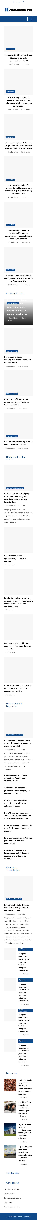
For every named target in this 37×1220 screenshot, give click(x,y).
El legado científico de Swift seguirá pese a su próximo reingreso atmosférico (23, 962)
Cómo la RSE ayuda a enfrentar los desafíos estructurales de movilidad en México (17, 688)
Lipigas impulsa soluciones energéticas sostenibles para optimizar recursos (15, 803)
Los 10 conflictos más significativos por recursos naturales (15, 558)
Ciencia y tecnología (13, 898)
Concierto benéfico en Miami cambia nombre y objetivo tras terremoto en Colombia (17, 402)
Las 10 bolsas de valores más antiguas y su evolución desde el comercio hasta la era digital (17, 815)
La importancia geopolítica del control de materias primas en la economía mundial (17, 743)
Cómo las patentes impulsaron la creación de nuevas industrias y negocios (18, 828)
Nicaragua (11, 49)
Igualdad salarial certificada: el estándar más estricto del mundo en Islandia (17, 646)
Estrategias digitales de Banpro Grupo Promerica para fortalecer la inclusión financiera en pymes (18, 145)
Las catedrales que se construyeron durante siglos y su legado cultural (17, 359)
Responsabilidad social (14, 488)
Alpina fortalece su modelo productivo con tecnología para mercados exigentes (17, 790)
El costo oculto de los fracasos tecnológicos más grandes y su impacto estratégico (16, 907)
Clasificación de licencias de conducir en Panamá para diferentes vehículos (15, 778)
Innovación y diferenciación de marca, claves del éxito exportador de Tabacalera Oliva (18, 278)
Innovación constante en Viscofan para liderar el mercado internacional (18, 840)
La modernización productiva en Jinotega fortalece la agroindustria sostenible (18, 58)
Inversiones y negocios (14, 734)
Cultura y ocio (13, 303)
